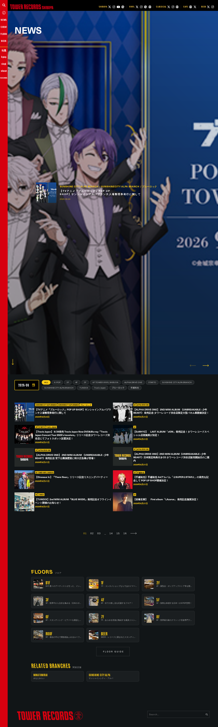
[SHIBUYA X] (109, 6)
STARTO (152, 382)
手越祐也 (134, 387)
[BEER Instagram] (212, 6)
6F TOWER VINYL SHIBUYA (105, 382)
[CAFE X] (194, 6)
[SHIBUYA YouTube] (118, 6)
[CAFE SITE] (190, 6)
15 (118, 533)
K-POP (57, 382)
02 (92, 533)
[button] (4, 5)
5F (85, 382)
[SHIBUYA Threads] (122, 6)
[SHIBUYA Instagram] (114, 6)
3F (68, 382)
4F (76, 382)
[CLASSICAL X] (168, 6)
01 (85, 533)
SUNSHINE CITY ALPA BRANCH (177, 382)
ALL (46, 382)
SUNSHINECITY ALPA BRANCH (58, 387)
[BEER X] (208, 6)
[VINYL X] (137, 6)
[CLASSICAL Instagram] (173, 6)
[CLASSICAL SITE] (177, 6)
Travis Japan (100, 387)
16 (125, 533)
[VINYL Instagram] (141, 6)
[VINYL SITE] (150, 6)
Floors (42, 571)
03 (99, 533)
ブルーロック (118, 387)
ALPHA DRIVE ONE (133, 382)
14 (111, 533)
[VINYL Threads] (145, 6)
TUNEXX (84, 387)
